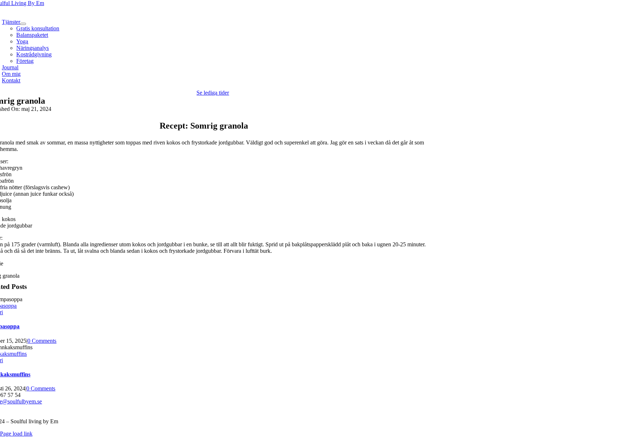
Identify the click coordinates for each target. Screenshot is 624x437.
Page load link (16, 433)
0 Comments (41, 341)
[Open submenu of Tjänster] (23, 24)
